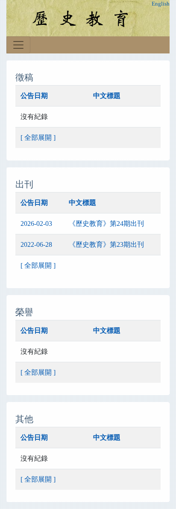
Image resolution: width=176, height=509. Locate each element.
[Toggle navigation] (18, 44)
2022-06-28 (36, 244)
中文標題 (106, 95)
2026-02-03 (36, 223)
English (161, 4)
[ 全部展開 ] (38, 137)
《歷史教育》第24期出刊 (106, 223)
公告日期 (34, 95)
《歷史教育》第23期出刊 (106, 244)
